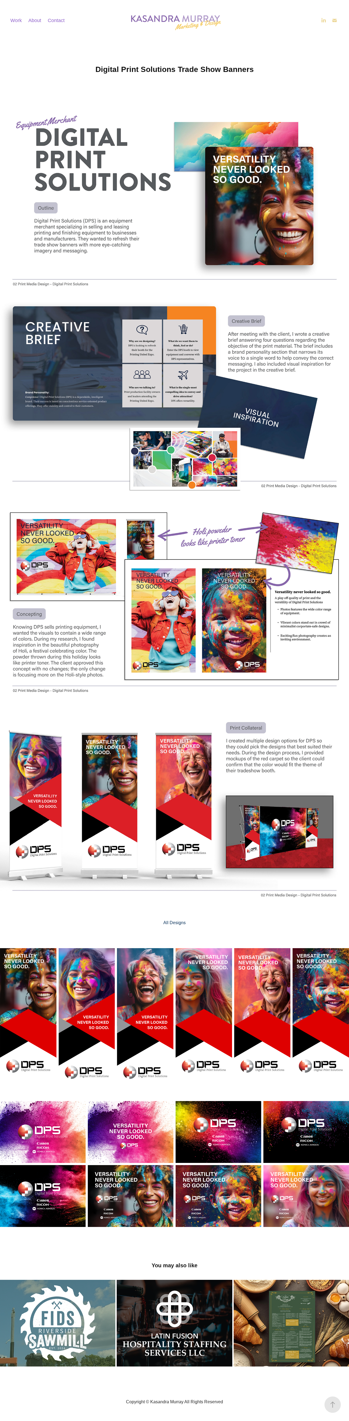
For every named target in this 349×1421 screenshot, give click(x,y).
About (34, 20)
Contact (56, 20)
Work (16, 20)
